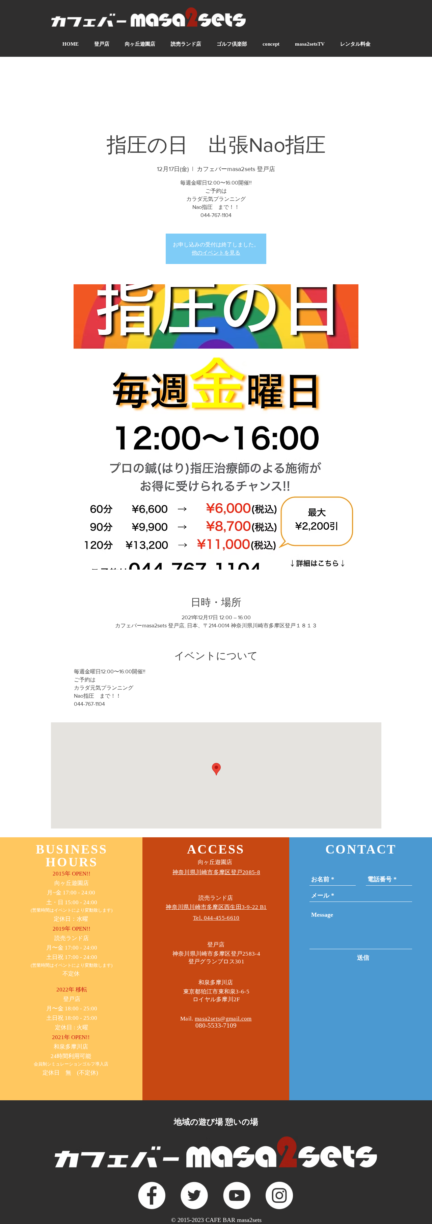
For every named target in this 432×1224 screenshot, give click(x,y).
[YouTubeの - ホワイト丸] (236, 1195)
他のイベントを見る (216, 253)
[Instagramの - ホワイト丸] (279, 1195)
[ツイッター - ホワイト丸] (194, 1195)
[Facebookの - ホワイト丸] (151, 1195)
